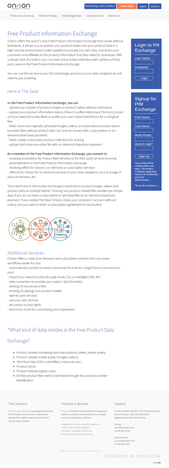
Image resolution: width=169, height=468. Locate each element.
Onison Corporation (17, 411)
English (142, 6)
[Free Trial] (127, 5)
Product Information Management (77, 434)
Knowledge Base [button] (71, 16)
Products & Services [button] (22, 16)
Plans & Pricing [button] (48, 16)
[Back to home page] (19, 6)
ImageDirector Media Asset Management (80, 424)
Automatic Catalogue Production (76, 430)
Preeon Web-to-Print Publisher (75, 427)
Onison (64, 411)
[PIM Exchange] (100, 5)
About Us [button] (114, 16)
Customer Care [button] (95, 16)
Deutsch (155, 6)
